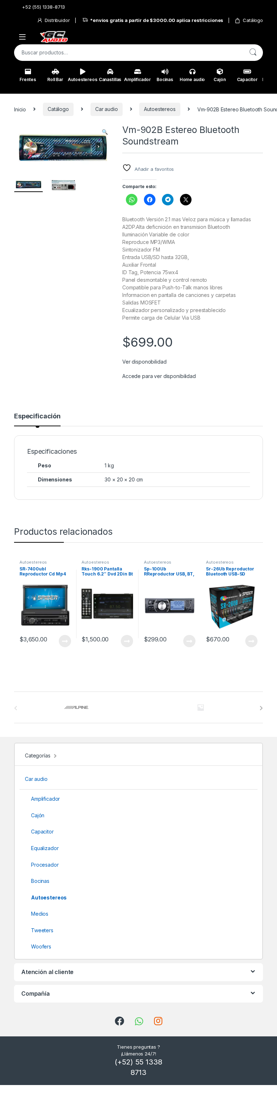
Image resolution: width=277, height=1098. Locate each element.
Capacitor (247, 79)
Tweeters (42, 930)
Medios (39, 914)
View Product (62, 641)
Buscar (253, 52)
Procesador (45, 865)
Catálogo (253, 20)
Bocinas (165, 79)
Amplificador (137, 79)
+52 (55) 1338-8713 (43, 7)
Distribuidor (57, 20)
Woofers (41, 946)
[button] (105, 132)
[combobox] (128, 52)
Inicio (20, 109)
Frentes (27, 79)
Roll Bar (55, 79)
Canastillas (110, 79)
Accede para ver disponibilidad (159, 376)
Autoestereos (82, 79)
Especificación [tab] (37, 416)
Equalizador (44, 848)
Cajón (219, 79)
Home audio (192, 79)
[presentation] (261, 708)
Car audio (106, 109)
